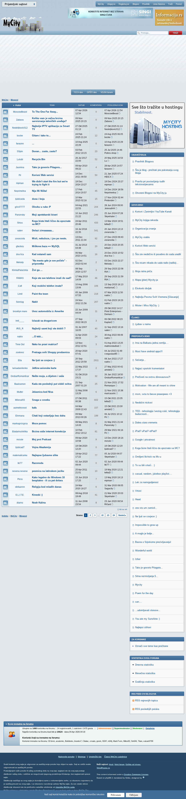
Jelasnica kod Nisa (42, 392)
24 (114, 515)
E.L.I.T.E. (20, 495)
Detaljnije (150, 728)
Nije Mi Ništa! (39, 191)
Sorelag (20, 302)
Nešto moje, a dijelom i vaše (48, 376)
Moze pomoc (39, 423)
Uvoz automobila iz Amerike (48, 311)
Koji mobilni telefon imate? (47, 285)
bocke (20, 135)
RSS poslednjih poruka (147, 709)
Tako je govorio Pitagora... (47, 167)
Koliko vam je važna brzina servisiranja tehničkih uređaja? (49, 120)
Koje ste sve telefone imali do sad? (51, 278)
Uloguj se (111, 4)
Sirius (20, 222)
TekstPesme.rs (103, 768)
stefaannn (20, 487)
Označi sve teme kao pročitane (151, 646)
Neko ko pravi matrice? (45, 344)
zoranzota (20, 238)
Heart (138, 499)
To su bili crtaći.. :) (145, 465)
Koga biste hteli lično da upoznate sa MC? (157, 448)
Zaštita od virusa (133, 764)
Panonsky (20, 215)
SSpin (20, 151)
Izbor (137, 559)
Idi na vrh (123, 509)
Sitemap (82, 757)
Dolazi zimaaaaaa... (43, 230)
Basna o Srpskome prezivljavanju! (153, 542)
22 (102, 515)
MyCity (101, 4)
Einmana (19, 415)
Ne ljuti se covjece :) (43, 360)
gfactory (20, 246)
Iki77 (20, 463)
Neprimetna (20, 191)
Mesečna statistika (145, 673)
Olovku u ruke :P (41, 207)
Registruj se (124, 4)
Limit (20, 294)
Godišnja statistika (145, 681)
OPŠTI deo (92, 92)
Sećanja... (140, 360)
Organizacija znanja (145, 228)
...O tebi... (37, 336)
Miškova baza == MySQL (46, 246)
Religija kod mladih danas (46, 486)
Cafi (20, 286)
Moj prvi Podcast (41, 439)
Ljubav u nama (143, 324)
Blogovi (136, 4)
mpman (20, 183)
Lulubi (20, 159)
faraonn (20, 143)
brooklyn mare (20, 311)
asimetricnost (20, 407)
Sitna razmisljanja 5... (146, 576)
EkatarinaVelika (20, 431)
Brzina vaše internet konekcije (49, 431)
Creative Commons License (136, 774)
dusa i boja (38, 199)
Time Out (19, 344)
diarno (20, 502)
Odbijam (134, 795)
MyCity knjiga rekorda (146, 220)
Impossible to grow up (146, 525)
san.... (138, 601)
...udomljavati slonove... (147, 610)
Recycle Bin (38, 159)
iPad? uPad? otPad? (146, 431)
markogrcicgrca (20, 423)
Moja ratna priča (143, 271)
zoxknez (20, 352)
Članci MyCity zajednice (115, 757)
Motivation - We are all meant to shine (155, 385)
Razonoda (37, 463)
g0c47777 (20, 207)
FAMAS (20, 278)
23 (108, 515)
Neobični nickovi (143, 402)
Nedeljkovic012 (20, 128)
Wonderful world (143, 550)
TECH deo (78, 92)
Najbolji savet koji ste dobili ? (49, 328)
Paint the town (40, 293)
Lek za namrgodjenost (146, 482)
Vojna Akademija (41, 447)
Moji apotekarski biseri (45, 214)
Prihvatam (116, 795)
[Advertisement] (93, 63)
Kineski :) (37, 494)
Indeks (5, 516)
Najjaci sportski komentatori (149, 368)
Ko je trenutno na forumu (20, 724)
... (33, 143)
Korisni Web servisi (43, 175)
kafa (34, 407)
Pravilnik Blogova (144, 161)
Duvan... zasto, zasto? (44, 151)
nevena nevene (20, 471)
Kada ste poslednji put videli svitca (51, 384)
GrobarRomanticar (20, 376)
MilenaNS (20, 400)
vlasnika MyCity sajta (65, 787)
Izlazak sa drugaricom (44, 320)
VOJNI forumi (107, 92)
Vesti (111, 764)
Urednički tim (95, 757)
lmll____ (20, 321)
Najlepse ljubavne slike (45, 455)
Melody (20, 262)
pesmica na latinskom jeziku (48, 471)
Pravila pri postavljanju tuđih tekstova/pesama (150, 183)
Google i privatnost (145, 439)
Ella (20, 360)
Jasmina (20, 167)
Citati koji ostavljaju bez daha (48, 415)
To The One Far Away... (45, 111)
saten (20, 230)
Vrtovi (138, 490)
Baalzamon (20, 384)
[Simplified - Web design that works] (143, 777)
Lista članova (159, 4)
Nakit (35, 301)
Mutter (20, 392)
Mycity (138, 584)
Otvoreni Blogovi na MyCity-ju (151, 193)
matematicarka (20, 455)
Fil (20, 175)
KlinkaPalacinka (20, 270)
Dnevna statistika (144, 664)
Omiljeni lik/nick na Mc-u (148, 456)
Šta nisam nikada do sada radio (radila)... (156, 262)
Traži (170, 4)
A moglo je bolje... (144, 533)
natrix (20, 336)
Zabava (20, 120)
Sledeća (122, 515)
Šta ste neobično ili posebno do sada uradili (158, 254)
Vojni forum (119, 764)
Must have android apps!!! (149, 351)
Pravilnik (146, 4)
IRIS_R (19, 328)
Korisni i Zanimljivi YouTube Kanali (153, 211)
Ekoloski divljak (143, 288)
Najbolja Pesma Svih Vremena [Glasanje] (157, 297)
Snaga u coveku (41, 400)
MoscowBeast (20, 112)
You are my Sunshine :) (147, 618)
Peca (20, 479)
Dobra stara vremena (146, 422)
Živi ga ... (37, 270)
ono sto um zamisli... (146, 508)
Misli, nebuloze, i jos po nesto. (49, 238)
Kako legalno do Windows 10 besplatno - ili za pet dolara (48, 479)
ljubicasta (20, 199)
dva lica (20, 254)
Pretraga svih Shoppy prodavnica (51, 352)
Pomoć (179, 4)
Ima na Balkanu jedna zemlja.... (152, 342)
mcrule (20, 439)
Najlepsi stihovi (143, 627)
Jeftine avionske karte (44, 368)
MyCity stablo (142, 237)
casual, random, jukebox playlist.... (153, 473)
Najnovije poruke (66, 757)
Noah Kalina (39, 502)
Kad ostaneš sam (41, 254)
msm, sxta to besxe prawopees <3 (153, 394)
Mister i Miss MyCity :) (147, 305)
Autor (18, 105)
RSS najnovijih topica (146, 700)
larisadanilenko (20, 368)
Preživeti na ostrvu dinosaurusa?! (152, 377)
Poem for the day (144, 593)
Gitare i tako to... (41, 135)
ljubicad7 (20, 447)
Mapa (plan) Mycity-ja (146, 279)
